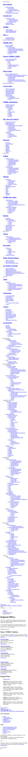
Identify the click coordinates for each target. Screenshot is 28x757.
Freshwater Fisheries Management (15, 285)
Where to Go (8, 248)
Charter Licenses (9, 23)
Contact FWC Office (7, 612)
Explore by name (11, 209)
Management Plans (12, 129)
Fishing (5, 156)
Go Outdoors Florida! (10, 266)
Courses (10, 223)
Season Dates (11, 181)
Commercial (7, 16)
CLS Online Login (12, 22)
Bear (9, 61)
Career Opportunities (12, 330)
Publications (8, 150)
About (7, 152)
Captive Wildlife (11, 47)
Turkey (7, 191)
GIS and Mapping (9, 143)
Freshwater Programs (10, 91)
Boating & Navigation (10, 38)
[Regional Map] (6, 679)
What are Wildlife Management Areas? (14, 239)
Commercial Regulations (13, 161)
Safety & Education (10, 219)
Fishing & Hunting (9, 7)
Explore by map (11, 210)
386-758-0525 (3, 650)
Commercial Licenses (10, 18)
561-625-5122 (3, 673)
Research (6, 140)
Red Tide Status (11, 78)
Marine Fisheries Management (14, 289)
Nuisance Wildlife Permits (11, 30)
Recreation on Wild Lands (11, 207)
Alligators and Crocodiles (13, 65)
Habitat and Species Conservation (15, 288)
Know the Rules (9, 46)
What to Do (10, 211)
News (7, 301)
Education (8, 132)
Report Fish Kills (11, 77)
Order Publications (9, 317)
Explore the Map (11, 241)
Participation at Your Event (11, 320)
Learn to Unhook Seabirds (11, 59)
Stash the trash (9, 94)
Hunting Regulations (12, 51)
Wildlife (6, 27)
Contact (5, 307)
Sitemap (4, 732)
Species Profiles (9, 107)
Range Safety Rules (10, 260)
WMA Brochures (11, 180)
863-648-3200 (3, 666)
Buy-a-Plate (10, 336)
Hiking (9, 252)
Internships (8, 326)
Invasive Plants (11, 126)
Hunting (6, 177)
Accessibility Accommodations (12, 12)
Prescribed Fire (11, 127)
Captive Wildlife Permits (11, 32)
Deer (7, 188)
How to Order (11, 8)
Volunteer (8, 325)
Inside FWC (8, 282)
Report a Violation (9, 45)
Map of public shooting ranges (12, 263)
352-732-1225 (3, 657)
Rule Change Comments (11, 315)
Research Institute (12, 283)
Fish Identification (12, 162)
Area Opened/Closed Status (14, 238)
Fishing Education (12, 163)
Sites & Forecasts (11, 164)
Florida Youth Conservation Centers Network (15, 273)
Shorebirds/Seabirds (12, 66)
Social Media (8, 309)
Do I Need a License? (12, 9)
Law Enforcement (12, 286)
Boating (5, 216)
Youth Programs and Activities (14, 333)
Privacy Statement (7, 731)
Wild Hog (8, 194)
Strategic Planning (9, 299)
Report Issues (7, 71)
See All (10, 53)
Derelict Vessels (9, 226)
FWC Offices (8, 310)
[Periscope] (8, 710)
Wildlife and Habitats (10, 102)
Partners (7, 304)
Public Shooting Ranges (11, 186)
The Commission (6, 717)
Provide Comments (12, 172)
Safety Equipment (12, 220)
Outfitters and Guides (10, 255)
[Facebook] (2, 710)
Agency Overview (9, 298)
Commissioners (9, 297)
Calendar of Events (10, 274)
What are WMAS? (12, 208)
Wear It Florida (9, 228)
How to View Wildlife (12, 202)
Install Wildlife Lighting (10, 122)
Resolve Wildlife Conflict (11, 56)
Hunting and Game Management (15, 284)
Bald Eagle (10, 109)
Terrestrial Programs (10, 93)
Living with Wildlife (10, 60)
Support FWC (9, 331)
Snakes (9, 67)
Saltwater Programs (10, 92)
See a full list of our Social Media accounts (9, 711)
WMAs (5, 234)
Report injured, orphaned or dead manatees (17, 81)
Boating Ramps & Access (11, 270)
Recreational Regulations (13, 159)
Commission (7, 293)
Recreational (7, 4)
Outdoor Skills (11, 134)
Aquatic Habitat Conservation (14, 130)
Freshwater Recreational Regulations (15, 50)
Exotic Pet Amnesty (10, 123)
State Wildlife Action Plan (13, 98)
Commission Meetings (10, 295)
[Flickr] (7, 710)
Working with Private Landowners (15, 125)
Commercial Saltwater (12, 19)
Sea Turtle (10, 115)
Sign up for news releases (13, 302)
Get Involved (7, 323)
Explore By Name (12, 240)
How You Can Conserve (11, 119)
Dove (7, 189)
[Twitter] (3, 710)
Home (4, 610)
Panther (9, 114)
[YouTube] (5, 710)
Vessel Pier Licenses (10, 24)
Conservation (7, 86)
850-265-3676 (3, 643)
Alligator (10, 108)
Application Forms (9, 37)
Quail (7, 192)
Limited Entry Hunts (12, 184)
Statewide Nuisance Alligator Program (16, 76)
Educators (10, 133)
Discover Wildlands (10, 268)
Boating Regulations (12, 52)
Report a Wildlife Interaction (11, 74)
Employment (8, 327)
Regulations (8, 179)
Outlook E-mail (6, 722)
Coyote (9, 63)
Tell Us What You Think (11, 314)
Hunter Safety (11, 182)
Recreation (6, 245)
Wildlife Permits (9, 29)
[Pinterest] (10, 710)
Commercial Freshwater (13, 20)
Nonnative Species (9, 106)
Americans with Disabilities (8, 729)
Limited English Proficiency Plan (10, 727)
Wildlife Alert (7, 43)
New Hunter (8, 185)
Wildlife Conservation (10, 104)
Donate (9, 334)
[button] (6, 1)
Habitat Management (10, 124)
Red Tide (8, 147)
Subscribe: (20, 711)
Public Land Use (9, 11)
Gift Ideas (10, 332)
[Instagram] (1, 710)
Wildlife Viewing (9, 200)
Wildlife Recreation (9, 197)
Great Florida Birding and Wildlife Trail (16, 204)
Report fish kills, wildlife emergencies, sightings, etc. (16, 75)
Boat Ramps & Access (10, 225)
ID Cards (10, 221)
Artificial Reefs (9, 275)
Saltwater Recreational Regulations (15, 49)
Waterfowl (8, 193)
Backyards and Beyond (13, 203)
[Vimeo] (6, 710)
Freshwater (8, 142)
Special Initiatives (9, 95)
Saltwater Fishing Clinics (13, 171)
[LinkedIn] (9, 710)
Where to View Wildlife (13, 201)
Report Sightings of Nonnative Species (16, 79)
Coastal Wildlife (11, 97)
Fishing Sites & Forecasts (11, 269)
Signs (7, 318)
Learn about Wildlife (12, 136)
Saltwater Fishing (9, 166)
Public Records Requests (11, 316)
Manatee (10, 113)
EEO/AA (5, 730)
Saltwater (8, 148)
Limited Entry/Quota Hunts (14, 10)
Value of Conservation (10, 88)
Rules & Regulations (10, 300)
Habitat (7, 145)
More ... (5, 35)
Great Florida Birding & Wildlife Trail (13, 272)
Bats (9, 62)
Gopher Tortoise (11, 111)
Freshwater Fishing (10, 158)
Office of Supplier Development (9, 728)
